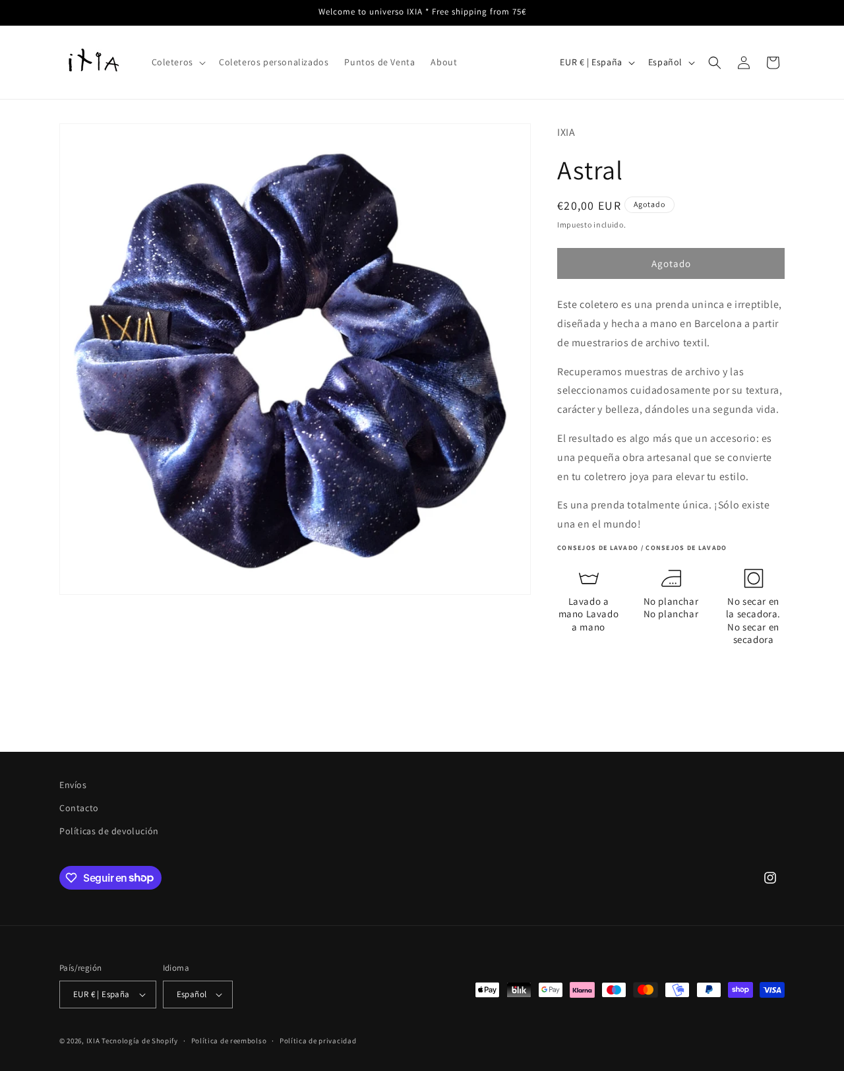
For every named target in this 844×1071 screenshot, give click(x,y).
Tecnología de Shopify (140, 1040)
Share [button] (584, 677)
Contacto (79, 808)
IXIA (93, 1040)
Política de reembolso (229, 1040)
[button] (177, 62)
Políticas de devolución (109, 831)
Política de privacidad (318, 1040)
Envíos (73, 785)
